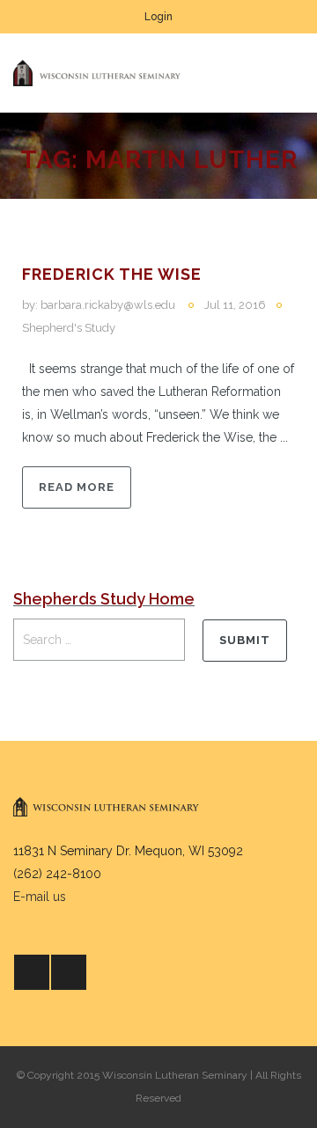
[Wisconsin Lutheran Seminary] (97, 73)
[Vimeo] (68, 972)
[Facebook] (31, 972)
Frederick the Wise (112, 274)
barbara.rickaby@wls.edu (108, 304)
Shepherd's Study (68, 327)
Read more (76, 487)
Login (158, 17)
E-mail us (39, 897)
